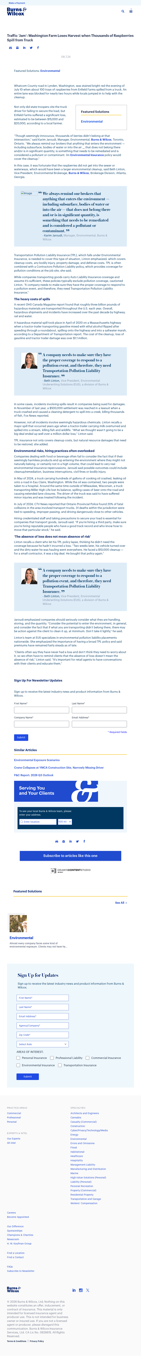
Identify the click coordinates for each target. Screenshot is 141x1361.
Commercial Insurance (106, 1058)
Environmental (50, 71)
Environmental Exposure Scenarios (37, 760)
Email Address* (80, 718)
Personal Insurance (34, 1058)
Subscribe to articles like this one (70, 856)
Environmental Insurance (38, 1065)
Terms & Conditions (16, 1341)
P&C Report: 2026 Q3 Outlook (33, 775)
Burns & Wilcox (101, 139)
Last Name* (78, 703)
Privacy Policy (37, 1341)
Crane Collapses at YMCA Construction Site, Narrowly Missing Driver (59, 767)
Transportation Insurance (80, 1065)
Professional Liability (69, 1058)
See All (119, 903)
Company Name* (23, 718)
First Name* (21, 703)
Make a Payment (17, 3)
